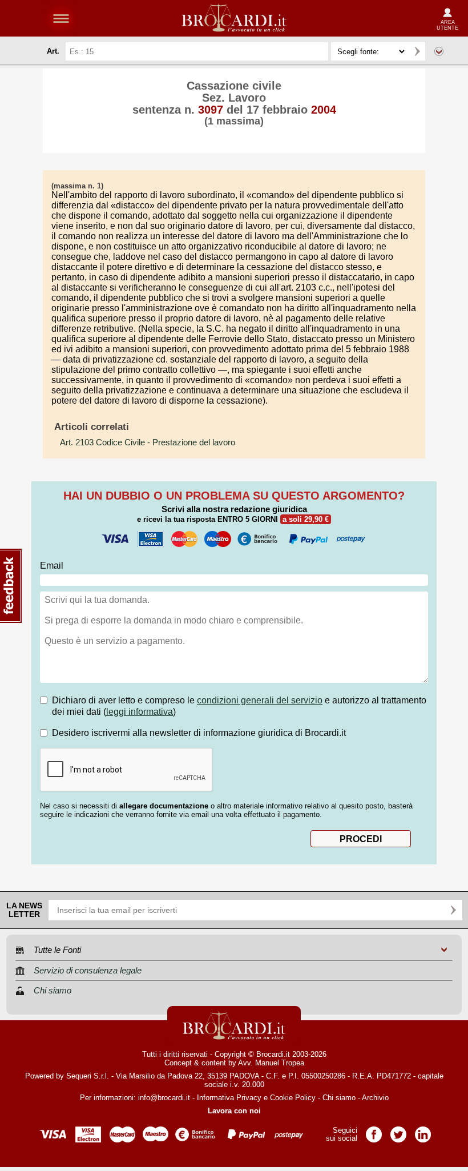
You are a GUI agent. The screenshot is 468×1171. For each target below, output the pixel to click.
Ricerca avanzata (439, 51)
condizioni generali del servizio (259, 700)
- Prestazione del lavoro (147, 442)
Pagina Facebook (374, 1130)
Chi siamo (339, 1097)
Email (51, 565)
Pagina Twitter (398, 1130)
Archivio (375, 1097)
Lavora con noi (234, 1110)
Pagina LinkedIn (423, 1130)
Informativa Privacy (229, 1097)
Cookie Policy (293, 1097)
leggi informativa (139, 712)
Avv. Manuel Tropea (271, 1063)
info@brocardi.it (164, 1097)
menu (61, 18)
